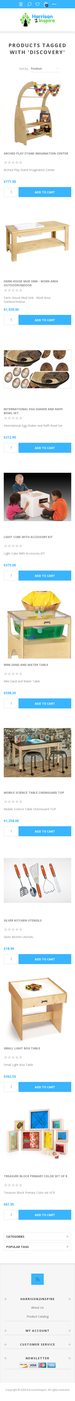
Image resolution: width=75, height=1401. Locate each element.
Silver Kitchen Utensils (23, 920)
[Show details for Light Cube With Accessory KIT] (37, 497)
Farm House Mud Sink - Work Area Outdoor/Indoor (31, 283)
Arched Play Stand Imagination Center (36, 153)
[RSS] (37, 1279)
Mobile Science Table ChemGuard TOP (34, 793)
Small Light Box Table (22, 1048)
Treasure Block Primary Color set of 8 (35, 1176)
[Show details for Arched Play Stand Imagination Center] (37, 113)
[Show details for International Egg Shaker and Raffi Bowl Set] (37, 369)
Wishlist (37, 4)
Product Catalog (38, 1316)
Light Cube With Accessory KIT (28, 537)
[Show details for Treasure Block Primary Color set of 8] (37, 1136)
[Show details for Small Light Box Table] (37, 1008)
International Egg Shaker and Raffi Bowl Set (33, 411)
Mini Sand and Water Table (26, 665)
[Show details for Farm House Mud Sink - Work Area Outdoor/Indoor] (37, 241)
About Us (37, 1307)
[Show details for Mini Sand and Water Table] (37, 625)
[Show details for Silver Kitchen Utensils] (37, 880)
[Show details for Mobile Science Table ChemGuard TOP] (37, 752)
